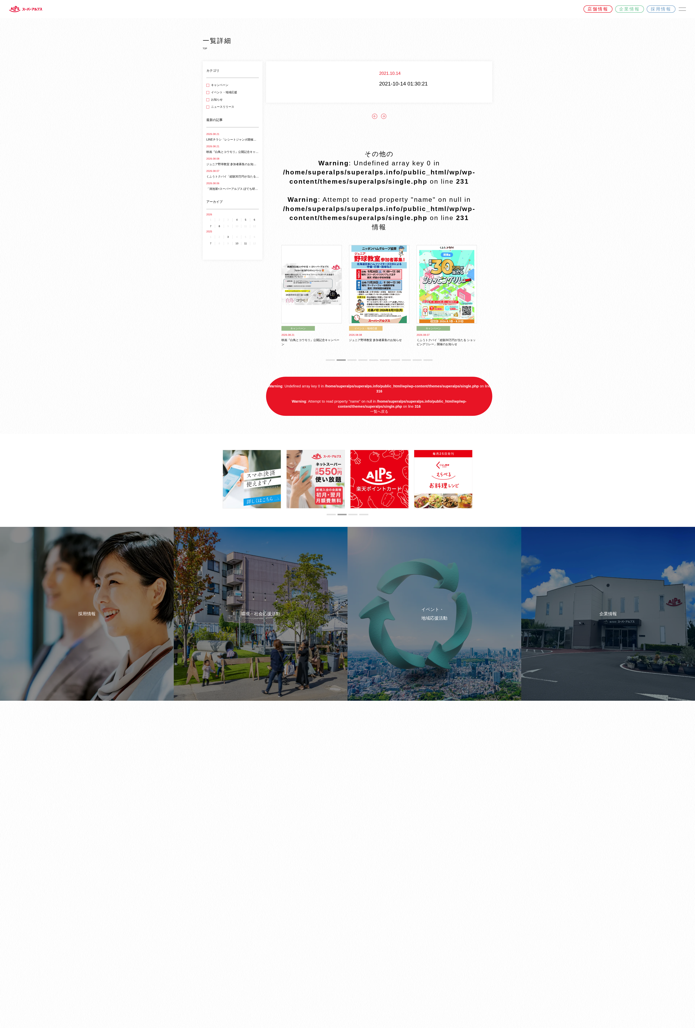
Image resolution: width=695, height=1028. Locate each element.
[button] (330, 360)
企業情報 (629, 9)
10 (236, 243)
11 (245, 243)
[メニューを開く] (682, 9)
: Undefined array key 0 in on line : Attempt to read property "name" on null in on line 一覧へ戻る (379, 398)
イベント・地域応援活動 (434, 613)
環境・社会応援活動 (260, 613)
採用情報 (661, 9)
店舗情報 (597, 9)
